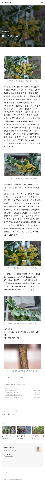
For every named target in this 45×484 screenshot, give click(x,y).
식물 (7, 384)
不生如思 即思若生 (10, 450)
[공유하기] (10, 377)
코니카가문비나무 (10, 388)
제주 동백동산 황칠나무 (12, 392)
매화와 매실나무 (9, 390)
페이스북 (4, 476)
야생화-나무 (12, 384)
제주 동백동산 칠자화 (11, 397)
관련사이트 (5, 473)
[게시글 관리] (13, 377)
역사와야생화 (6, 2)
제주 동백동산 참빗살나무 (12, 395)
